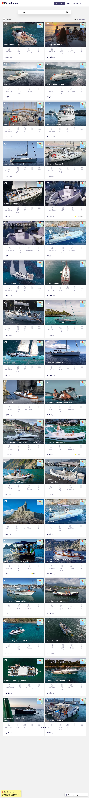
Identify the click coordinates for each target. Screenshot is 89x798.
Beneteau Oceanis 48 (55, 363)
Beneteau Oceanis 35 (12, 204)
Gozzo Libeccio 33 (11, 402)
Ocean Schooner (53, 283)
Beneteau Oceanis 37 (55, 720)
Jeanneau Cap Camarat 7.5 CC (58, 681)
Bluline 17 (50, 204)
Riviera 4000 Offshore (12, 84)
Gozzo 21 (50, 522)
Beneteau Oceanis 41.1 (55, 323)
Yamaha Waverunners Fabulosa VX (60, 402)
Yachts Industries (10, 522)
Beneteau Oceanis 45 (55, 164)
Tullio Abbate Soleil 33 (55, 84)
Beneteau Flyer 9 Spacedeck (15, 681)
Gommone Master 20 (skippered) (16, 482)
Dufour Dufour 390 (11, 363)
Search (23, 12)
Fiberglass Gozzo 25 (54, 45)
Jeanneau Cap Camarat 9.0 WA (16, 641)
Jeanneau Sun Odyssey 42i (14, 164)
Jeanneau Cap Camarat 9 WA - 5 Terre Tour (20, 442)
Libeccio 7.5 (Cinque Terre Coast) (16, 561)
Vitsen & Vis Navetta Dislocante (59, 124)
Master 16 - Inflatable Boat (57, 442)
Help (68, 3)
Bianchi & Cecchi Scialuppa (57, 601)
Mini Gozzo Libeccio (12, 45)
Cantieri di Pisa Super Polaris (15, 601)
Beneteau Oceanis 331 (12, 124)
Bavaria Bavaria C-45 (12, 283)
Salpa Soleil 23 (52, 641)
